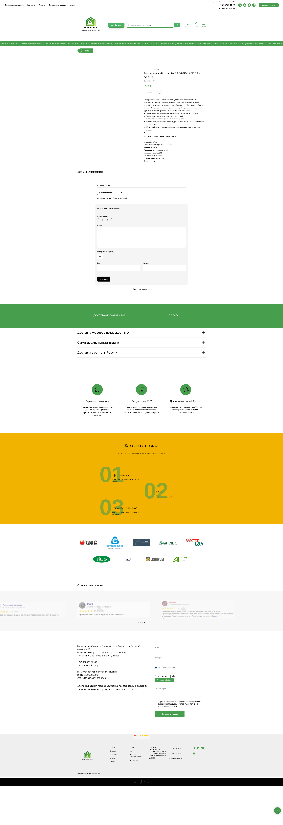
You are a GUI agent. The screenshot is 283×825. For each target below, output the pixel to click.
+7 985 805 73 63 (227, 8)
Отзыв (99, 225)
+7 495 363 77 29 (227, 5)
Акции (72, 5)
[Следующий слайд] (183, 609)
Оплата (42, 5)
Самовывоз (113, 755)
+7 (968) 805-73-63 (87, 662)
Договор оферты (134, 760)
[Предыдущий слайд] (99, 609)
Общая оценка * (103, 216)
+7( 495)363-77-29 (175, 748)
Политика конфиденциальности (136, 755)
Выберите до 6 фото (105, 252)
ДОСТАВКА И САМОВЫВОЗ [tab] (109, 315)
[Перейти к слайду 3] (142, 622)
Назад (86, 50)
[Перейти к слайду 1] (138, 622)
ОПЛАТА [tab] (174, 315)
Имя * (99, 263)
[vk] (202, 749)
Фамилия (146, 263)
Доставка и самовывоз (14, 5)
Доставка (113, 751)
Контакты (31, 5)
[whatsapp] (198, 749)
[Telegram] (254, 5)
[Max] (249, 5)
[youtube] (193, 754)
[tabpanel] (141, 348)
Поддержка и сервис (57, 5)
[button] (269, 5)
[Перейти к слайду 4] (144, 622)
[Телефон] (240, 5)
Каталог (112, 747)
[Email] (244, 5)
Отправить (103, 279)
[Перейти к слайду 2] (140, 622)
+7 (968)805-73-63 (175, 753)
